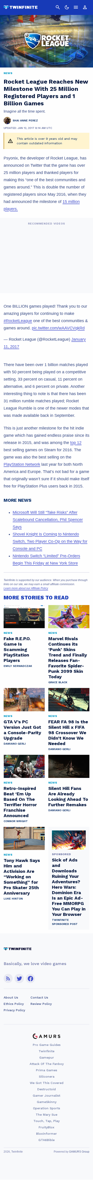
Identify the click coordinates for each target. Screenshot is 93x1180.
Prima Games (46, 1070)
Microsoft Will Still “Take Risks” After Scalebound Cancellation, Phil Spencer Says (48, 519)
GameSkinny (46, 1102)
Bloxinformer (46, 1133)
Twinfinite (46, 1051)
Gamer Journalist (46, 1095)
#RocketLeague (18, 321)
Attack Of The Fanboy (47, 1064)
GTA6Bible (46, 1140)
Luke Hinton (13, 898)
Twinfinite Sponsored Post (65, 922)
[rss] (8, 978)
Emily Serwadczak (18, 666)
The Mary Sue (46, 1114)
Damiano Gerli (15, 743)
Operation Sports (46, 1108)
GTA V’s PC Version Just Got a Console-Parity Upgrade (22, 730)
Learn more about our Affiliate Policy (26, 588)
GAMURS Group (79, 1151)
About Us (11, 997)
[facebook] (30, 978)
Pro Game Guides (46, 1045)
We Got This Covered (46, 1083)
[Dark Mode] (66, 7)
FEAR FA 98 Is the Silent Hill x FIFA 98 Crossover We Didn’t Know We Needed (68, 732)
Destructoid (46, 1089)
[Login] (84, 7)
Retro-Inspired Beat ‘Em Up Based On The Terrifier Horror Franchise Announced (20, 802)
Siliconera (46, 1076)
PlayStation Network (22, 464)
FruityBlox (46, 1127)
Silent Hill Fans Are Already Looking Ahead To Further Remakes (68, 796)
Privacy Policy (14, 1010)
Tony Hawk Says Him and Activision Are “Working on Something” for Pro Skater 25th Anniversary (22, 877)
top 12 (75, 442)
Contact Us (39, 997)
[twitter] (19, 978)
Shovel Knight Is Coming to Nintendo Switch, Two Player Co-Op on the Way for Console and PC (50, 541)
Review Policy (41, 1004)
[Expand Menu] (75, 7)
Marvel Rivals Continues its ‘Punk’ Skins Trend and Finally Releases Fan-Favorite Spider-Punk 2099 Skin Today (67, 657)
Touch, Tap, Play (46, 1121)
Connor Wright (16, 821)
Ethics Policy (14, 1004)
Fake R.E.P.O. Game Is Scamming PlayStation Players (17, 649)
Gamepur (46, 1057)
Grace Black (57, 682)
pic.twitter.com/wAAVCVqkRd (58, 328)
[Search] (57, 7)
